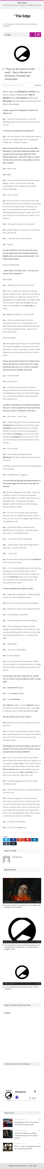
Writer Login (32, 1166)
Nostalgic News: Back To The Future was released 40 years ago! (27, 1123)
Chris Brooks (17, 857)
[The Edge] (22, 15)
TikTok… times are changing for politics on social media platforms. (28, 1147)
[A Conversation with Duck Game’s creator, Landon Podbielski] (22, 972)
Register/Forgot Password (18, 1166)
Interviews (38, 85)
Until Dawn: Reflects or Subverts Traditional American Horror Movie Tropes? (26, 1135)
